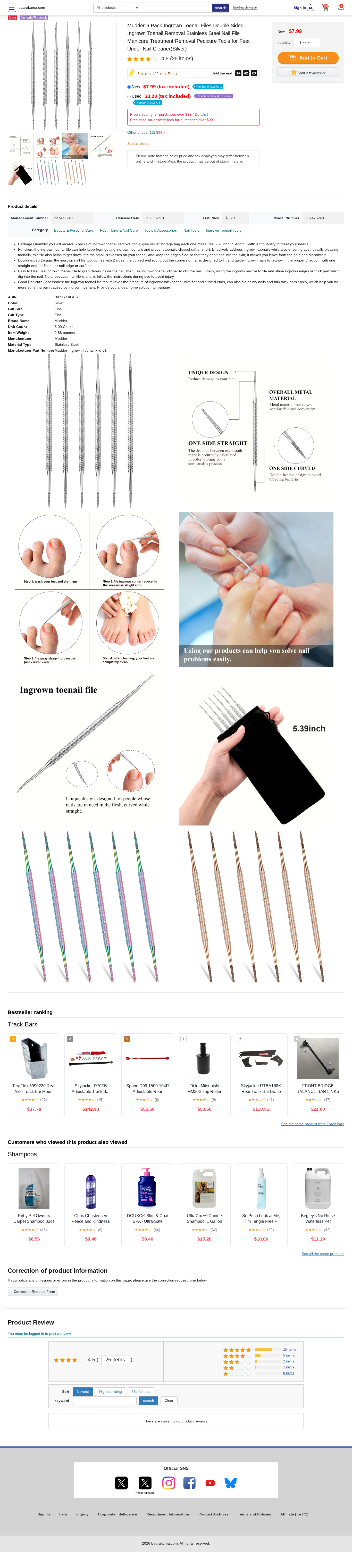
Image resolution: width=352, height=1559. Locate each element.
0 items (288, 1373)
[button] (341, 7)
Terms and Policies (254, 1514)
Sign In (300, 8)
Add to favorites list (312, 73)
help (63, 1514)
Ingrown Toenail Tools (223, 230)
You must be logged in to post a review (39, 1334)
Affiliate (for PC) (294, 1514)
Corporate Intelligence (117, 1514)
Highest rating (110, 1391)
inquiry (82, 1514)
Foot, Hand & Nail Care (119, 230)
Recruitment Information (167, 1514)
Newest (83, 1391)
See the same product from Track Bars (312, 1124)
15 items (289, 1349)
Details (200, 114)
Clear (169, 1400)
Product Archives (213, 1514)
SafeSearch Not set (245, 7)
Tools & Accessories (161, 230)
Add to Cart (312, 58)
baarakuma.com (32, 7)
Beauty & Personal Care (73, 230)
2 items (288, 1361)
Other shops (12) (146, 132)
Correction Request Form (34, 1292)
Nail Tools (191, 230)
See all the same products (323, 1254)
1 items (288, 1367)
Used (182, 99)
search (220, 8)
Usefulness (141, 1391)
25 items (115, 1359)
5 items (288, 1355)
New (177, 86)
